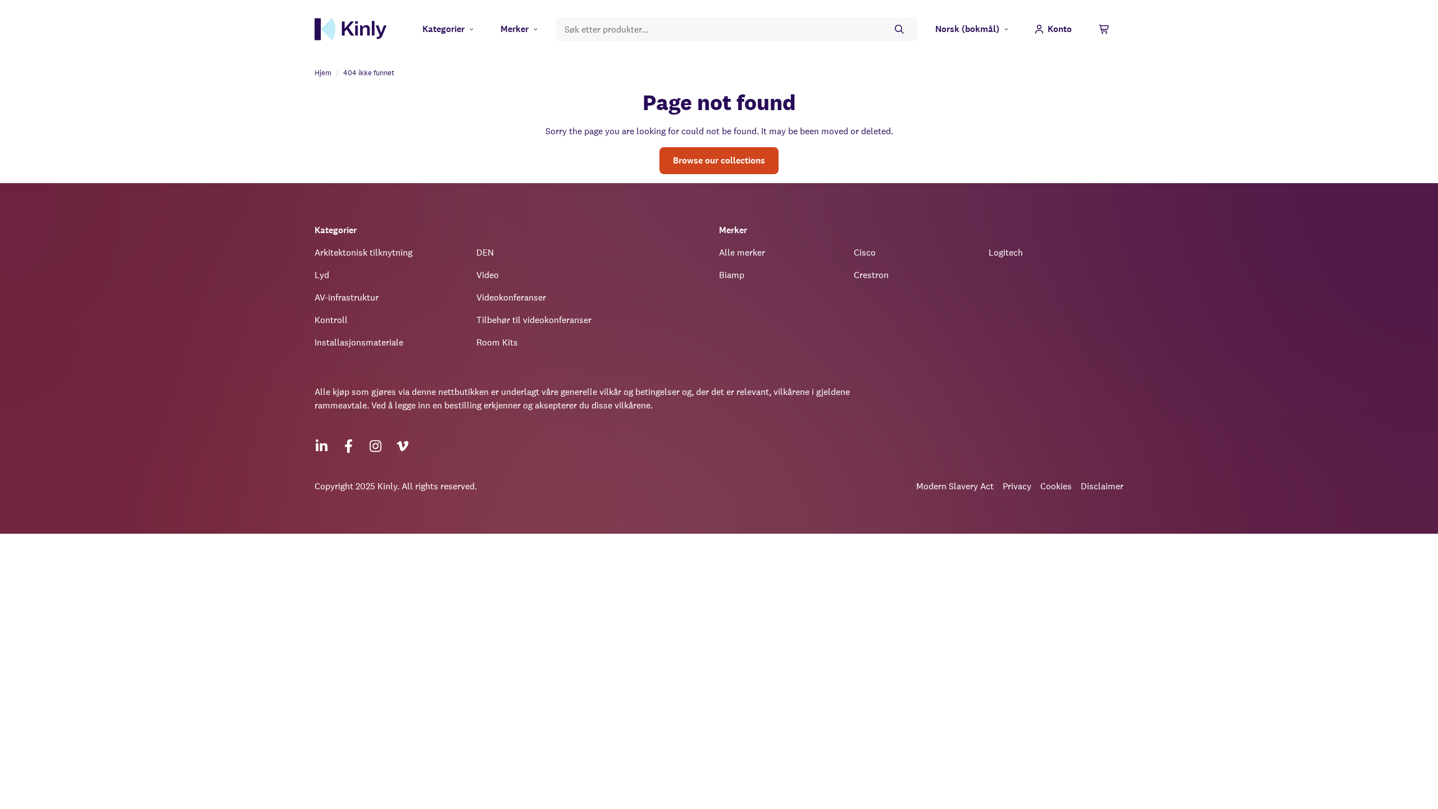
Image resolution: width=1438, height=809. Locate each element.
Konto (1060, 29)
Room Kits (497, 342)
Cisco (865, 252)
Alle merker (742, 252)
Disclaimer (1102, 486)
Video (487, 275)
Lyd (322, 275)
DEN (485, 252)
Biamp (731, 275)
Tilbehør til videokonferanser (533, 320)
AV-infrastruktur (347, 297)
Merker (514, 29)
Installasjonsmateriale (359, 342)
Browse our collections (719, 160)
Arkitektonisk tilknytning (363, 252)
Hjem (323, 73)
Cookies (1056, 486)
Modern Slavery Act (955, 486)
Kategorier (443, 29)
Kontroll (331, 320)
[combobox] (736, 29)
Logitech (1006, 252)
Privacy (1017, 486)
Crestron (871, 275)
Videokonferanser (511, 297)
